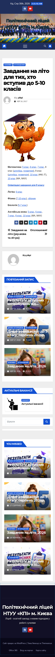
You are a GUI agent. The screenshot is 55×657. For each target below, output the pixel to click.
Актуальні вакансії (32, 404)
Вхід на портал (26, 650)
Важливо (8, 65)
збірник (32, 198)
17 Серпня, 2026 (18, 506)
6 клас (33, 167)
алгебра (18, 171)
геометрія (28, 171)
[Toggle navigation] (25, 46)
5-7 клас (22, 205)
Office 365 (13, 650)
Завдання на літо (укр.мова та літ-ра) (17, 234)
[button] (45, 46)
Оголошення (19, 65)
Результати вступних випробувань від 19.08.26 (25, 303)
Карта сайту (41, 650)
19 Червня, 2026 (18, 538)
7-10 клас (21, 198)
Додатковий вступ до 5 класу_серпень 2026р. (27, 333)
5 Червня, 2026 (17, 570)
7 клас (41, 167)
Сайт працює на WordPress (15, 643)
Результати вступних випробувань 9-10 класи (25, 564)
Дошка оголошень (15, 296)
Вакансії (25, 400)
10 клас (34, 174)
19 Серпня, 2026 (18, 473)
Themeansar (47, 643)
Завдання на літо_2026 (26, 366)
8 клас (18, 215)
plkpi (20, 97)
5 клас (25, 167)
